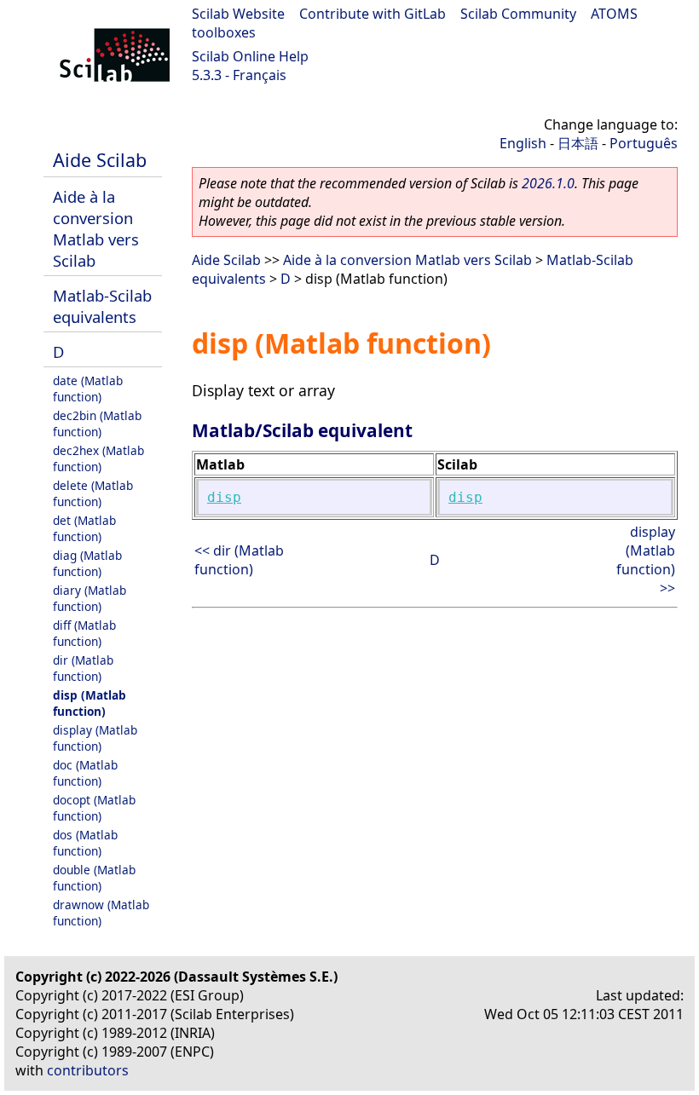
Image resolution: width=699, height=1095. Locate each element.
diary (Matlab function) (89, 598)
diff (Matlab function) (84, 633)
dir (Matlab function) (83, 668)
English (523, 143)
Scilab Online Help (250, 56)
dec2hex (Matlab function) (98, 458)
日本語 (577, 143)
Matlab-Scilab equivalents (102, 306)
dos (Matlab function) (85, 843)
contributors (88, 1070)
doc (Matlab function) (85, 773)
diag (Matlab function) (87, 563)
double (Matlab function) (94, 878)
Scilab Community (518, 13)
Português (643, 143)
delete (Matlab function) (93, 493)
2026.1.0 (548, 183)
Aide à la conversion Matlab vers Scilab (96, 228)
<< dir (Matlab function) (239, 560)
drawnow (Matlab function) (101, 912)
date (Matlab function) (88, 388)
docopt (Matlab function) (94, 808)
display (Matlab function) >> (645, 559)
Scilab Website (238, 13)
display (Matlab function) (95, 738)
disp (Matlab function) (89, 703)
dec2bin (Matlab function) (97, 423)
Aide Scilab (100, 159)
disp (224, 497)
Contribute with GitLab (372, 13)
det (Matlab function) (84, 528)
